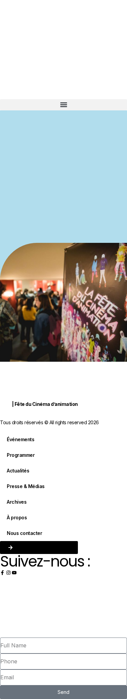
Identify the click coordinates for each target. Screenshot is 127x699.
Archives (16, 502)
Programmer (21, 455)
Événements (20, 439)
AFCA (5, 404)
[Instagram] (8, 572)
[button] (63, 104)
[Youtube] (14, 572)
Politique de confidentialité (60, 413)
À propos (17, 517)
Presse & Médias (26, 486)
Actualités (18, 470)
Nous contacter (24, 533)
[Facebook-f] (2, 572)
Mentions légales (16, 413)
